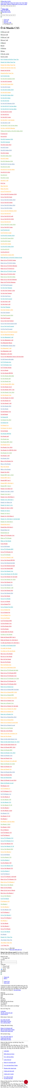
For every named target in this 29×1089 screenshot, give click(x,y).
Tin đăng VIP (6, 958)
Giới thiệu (3, 1011)
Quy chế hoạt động (5, 1022)
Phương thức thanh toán (7, 1031)
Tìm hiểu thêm (17, 990)
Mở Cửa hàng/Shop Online (8, 1029)
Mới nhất (17, 949)
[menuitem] (14, 33)
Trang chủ (3, 2)
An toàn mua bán (8, 1078)
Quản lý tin (18, 2)
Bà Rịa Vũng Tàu (10, 2)
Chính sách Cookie (9, 1074)
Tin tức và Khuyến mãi (6, 1012)
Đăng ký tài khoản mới (6, 1028)
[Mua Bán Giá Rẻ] (6, 1)
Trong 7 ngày (6, 967)
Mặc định (12, 949)
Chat (23, 2)
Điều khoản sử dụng (6, 1021)
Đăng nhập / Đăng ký (6, 4)
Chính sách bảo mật (6, 1038)
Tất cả (4, 969)
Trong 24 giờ (6, 966)
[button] (14, 33)
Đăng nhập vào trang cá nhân (19, 4)
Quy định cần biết (5, 1019)
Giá (21, 949)
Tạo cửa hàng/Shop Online (11, 1065)
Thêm (25, 2)
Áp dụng (3, 971)
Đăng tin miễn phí (5, 10)
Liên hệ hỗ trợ (4, 1014)
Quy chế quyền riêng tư (7, 1036)
